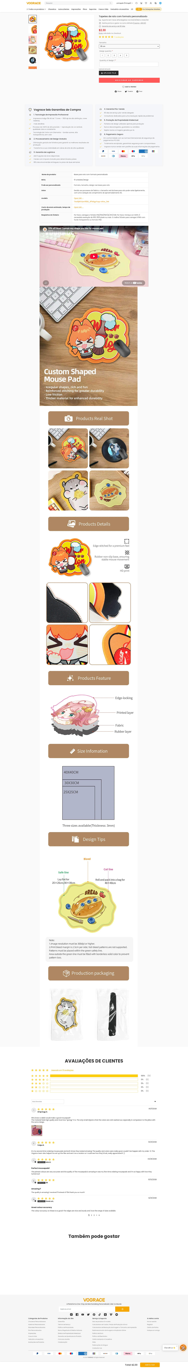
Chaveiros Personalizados (37, 1321)
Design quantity (105, 51)
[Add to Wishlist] (56, 1272)
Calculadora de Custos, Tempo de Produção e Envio (109, 1324)
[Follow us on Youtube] (82, 1314)
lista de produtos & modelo (101, 1321)
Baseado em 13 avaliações (62, 1070)
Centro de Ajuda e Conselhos (102, 1339)
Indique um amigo (153, 1330)
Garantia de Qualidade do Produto (69, 1336)
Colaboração (62, 1342)
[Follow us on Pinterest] (94, 1314)
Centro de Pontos (152, 1327)
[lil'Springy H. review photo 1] (36, 1130)
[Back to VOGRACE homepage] (94, 1300)
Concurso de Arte (64, 1339)
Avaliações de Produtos (36, 1342)
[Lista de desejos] (146, 3)
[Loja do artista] (160, 3)
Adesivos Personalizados (36, 1324)
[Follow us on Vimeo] (110, 1314)
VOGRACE (90, 1357)
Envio (101, 33)
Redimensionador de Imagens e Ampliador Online (109, 1330)
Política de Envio (97, 1333)
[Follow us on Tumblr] (105, 1314)
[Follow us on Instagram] (71, 1314)
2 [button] (91, 1215)
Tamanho (102, 43)
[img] (47, 1109)
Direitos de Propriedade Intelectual (69, 1333)
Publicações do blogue (100, 1345)
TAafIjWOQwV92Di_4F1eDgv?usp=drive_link (91, 202)
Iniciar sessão (151, 1321)
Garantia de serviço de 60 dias (113, 26)
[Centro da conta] (151, 3)
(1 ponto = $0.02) (139, 23)
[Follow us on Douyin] (99, 1314)
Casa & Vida (32, 1336)
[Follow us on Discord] (116, 1314)
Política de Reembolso (99, 1336)
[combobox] (77, 3)
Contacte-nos (97, 1348)
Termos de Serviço (64, 1324)
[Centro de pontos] (155, 3)
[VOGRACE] (34, 3)
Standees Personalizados (36, 1327)
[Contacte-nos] (136, 3)
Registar (150, 1324)
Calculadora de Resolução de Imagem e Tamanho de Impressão (114, 1327)
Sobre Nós (61, 1321)
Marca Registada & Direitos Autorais (70, 1330)
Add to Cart (150, 1365)
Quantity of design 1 (107, 60)
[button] (106, 37)
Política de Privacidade (65, 1327)
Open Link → (79, 198)
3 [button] (94, 1215)
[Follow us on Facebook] (77, 1314)
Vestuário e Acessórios (35, 1339)
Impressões (32, 1333)
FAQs (94, 1342)
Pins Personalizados (34, 1330)
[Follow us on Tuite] (88, 1314)
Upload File (109, 73)
